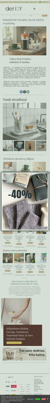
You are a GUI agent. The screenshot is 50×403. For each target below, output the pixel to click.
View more (12, 401)
